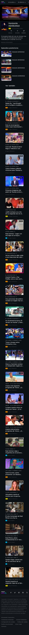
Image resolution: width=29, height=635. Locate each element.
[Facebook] (11, 592)
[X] (27, 592)
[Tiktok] (15, 592)
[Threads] (19, 592)
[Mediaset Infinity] (3, 2)
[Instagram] (23, 592)
